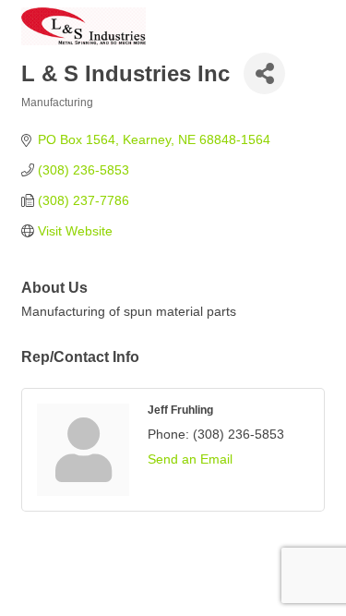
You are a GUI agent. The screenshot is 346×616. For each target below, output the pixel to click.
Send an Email (190, 459)
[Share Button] (264, 73)
